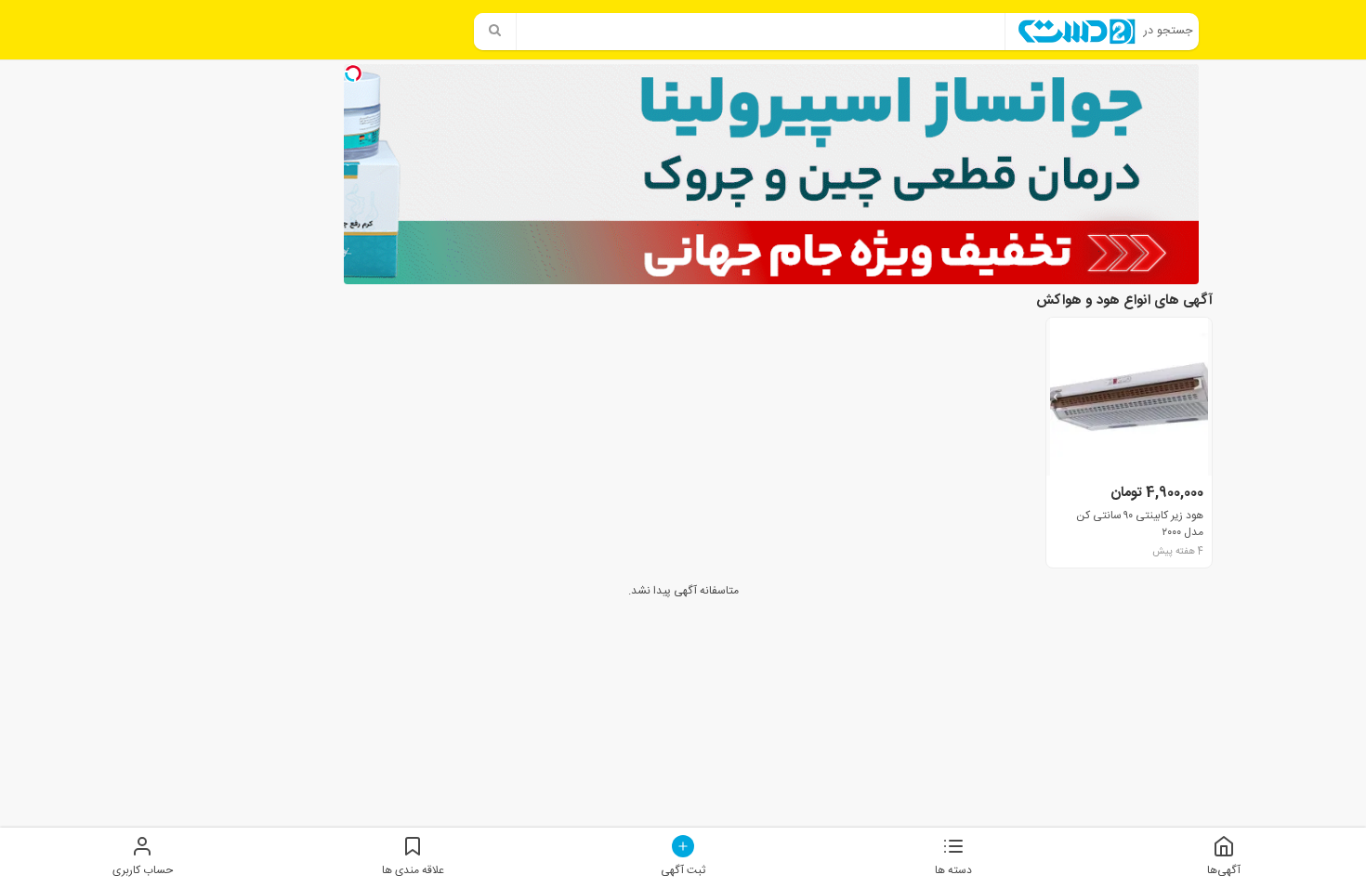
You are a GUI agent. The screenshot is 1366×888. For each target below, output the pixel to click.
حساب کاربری (142, 870)
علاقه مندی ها (413, 870)
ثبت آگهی (683, 870)
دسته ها (953, 870)
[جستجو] (495, 31)
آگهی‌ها (1224, 870)
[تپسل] (353, 73)
